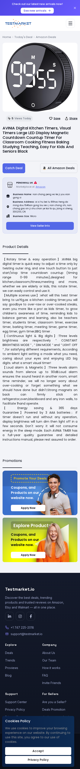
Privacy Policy (15, 709)
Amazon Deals (46, 37)
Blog (8, 675)
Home (7, 37)
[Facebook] (30, 616)
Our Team (49, 660)
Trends (10, 660)
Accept (38, 751)
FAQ (45, 675)
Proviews (11, 668)
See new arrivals (35, 10)
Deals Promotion (53, 709)
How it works (51, 668)
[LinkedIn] (9, 616)
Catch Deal (14, 168)
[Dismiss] (75, 8)
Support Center (16, 702)
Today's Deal (23, 37)
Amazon (40, 186)
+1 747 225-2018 (22, 627)
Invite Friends (51, 683)
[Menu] (70, 23)
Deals (9, 653)
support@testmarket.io (26, 634)
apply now (28, 508)
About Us (48, 653)
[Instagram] (20, 616)
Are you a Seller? (54, 702)
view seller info (40, 226)
